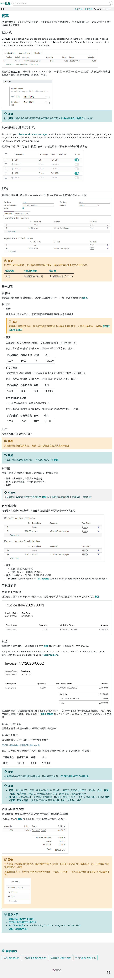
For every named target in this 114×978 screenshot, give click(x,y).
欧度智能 (78, 9)
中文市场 (88, 9)
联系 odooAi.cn (11, 957)
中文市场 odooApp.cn (35, 957)
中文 (107, 9)
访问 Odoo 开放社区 (85, 957)
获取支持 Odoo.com (60, 957)
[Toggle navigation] (2, 9)
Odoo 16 (98, 9)
